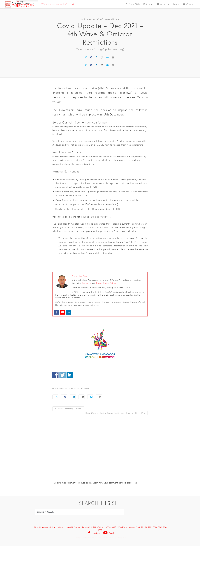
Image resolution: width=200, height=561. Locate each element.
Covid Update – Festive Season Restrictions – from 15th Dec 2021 (114, 413)
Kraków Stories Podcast (106, 283)
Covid (86, 388)
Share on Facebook (55, 375)
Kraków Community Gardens (68, 409)
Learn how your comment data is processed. (115, 482)
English (22, 2)
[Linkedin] (68, 312)
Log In (176, 4)
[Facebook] (56, 312)
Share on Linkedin (70, 375)
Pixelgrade (121, 537)
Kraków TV (86, 283)
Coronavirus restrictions (66, 388)
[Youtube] (62, 312)
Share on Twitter (62, 375)
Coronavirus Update (110, 19)
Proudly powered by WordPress (87, 537)
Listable (109, 537)
